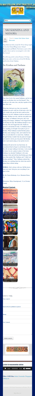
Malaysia (6, 378)
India (16, 376)
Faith (20, 38)
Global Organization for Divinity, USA (17, 12)
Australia (21, 376)
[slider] (28, 368)
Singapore (29, 376)
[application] (17, 368)
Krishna (23, 38)
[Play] (5, 369)
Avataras (16, 38)
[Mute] (24, 369)
